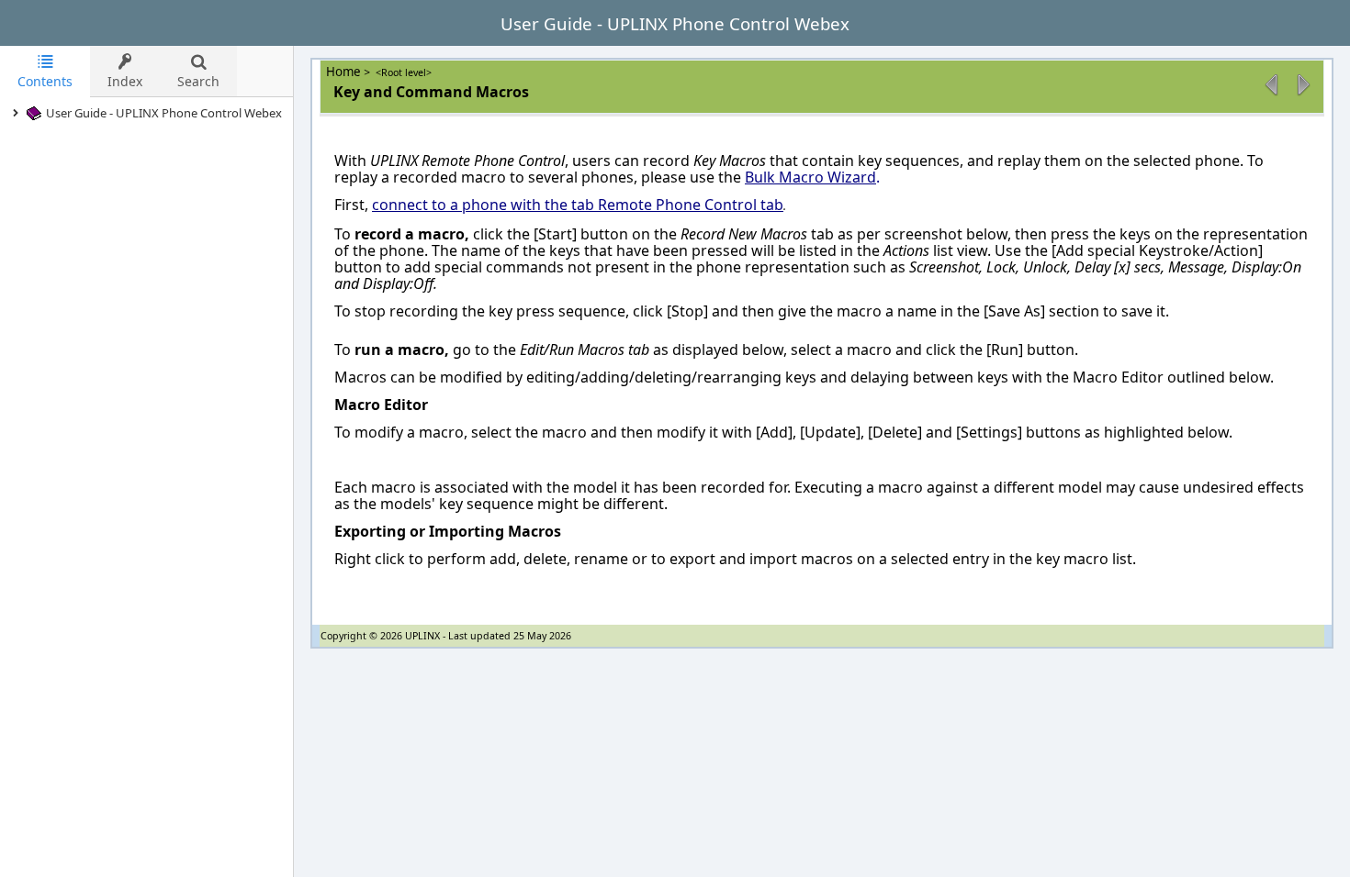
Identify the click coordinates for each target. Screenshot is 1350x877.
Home (345, 71)
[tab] (45, 71)
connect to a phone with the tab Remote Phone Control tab (577, 204)
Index (124, 81)
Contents (45, 81)
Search (198, 81)
